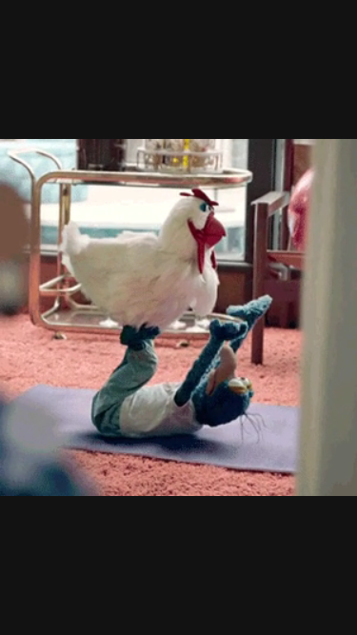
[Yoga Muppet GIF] (178, 317)
